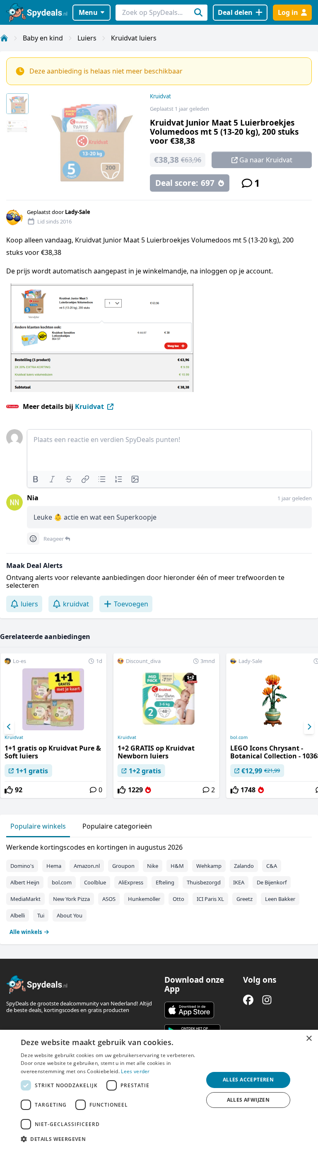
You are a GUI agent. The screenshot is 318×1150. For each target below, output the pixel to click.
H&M (177, 866)
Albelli (17, 915)
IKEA (238, 882)
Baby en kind (43, 38)
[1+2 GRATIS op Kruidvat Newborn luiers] (166, 725)
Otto (178, 899)
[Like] (9, 790)
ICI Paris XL (210, 899)
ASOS (109, 899)
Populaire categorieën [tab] (117, 826)
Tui (40, 915)
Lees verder (135, 1071)
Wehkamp (209, 866)
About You (69, 915)
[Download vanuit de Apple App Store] (189, 1010)
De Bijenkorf (272, 882)
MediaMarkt (25, 899)
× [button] (309, 1039)
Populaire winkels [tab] (38, 826)
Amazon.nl (87, 866)
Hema (53, 866)
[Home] (4, 38)
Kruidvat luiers (134, 38)
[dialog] (159, 1090)
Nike (152, 866)
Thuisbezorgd (204, 882)
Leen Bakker (280, 899)
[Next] (309, 727)
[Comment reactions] (33, 538)
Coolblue (95, 882)
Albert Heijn (24, 882)
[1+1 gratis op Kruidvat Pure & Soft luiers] (53, 725)
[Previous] (9, 727)
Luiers (86, 38)
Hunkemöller (144, 899)
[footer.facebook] (248, 1000)
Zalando (244, 866)
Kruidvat (160, 96)
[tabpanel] (159, 887)
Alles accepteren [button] (248, 1079)
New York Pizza (71, 899)
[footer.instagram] (267, 1000)
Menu (88, 12)
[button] (109, 1139)
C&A (271, 866)
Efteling (165, 882)
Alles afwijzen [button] (248, 1099)
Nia (33, 497)
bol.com (62, 882)
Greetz (244, 899)
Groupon (123, 866)
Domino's (22, 866)
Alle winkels (26, 932)
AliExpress (130, 882)
